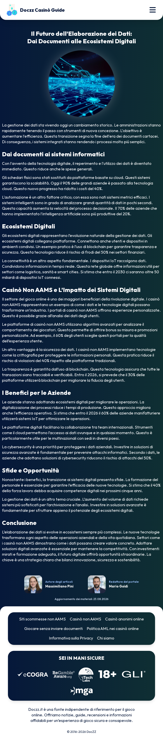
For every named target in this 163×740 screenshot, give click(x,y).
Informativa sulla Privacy (71, 638)
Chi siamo (105, 638)
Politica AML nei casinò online (113, 628)
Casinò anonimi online (124, 618)
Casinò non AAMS (85, 618)
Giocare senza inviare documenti (53, 628)
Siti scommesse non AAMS (42, 618)
